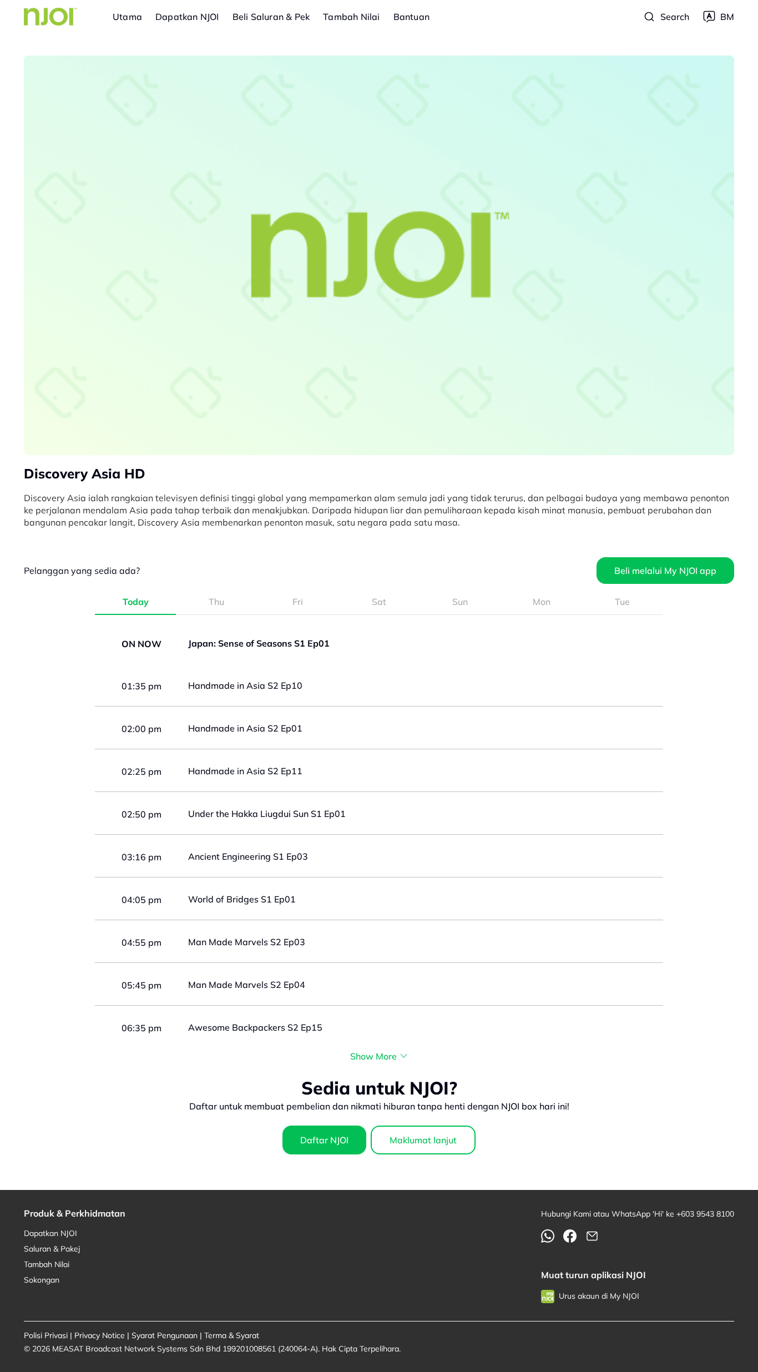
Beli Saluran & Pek (271, 16)
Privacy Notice (99, 1335)
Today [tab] (136, 601)
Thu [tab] (216, 601)
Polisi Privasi (46, 1335)
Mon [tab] (541, 601)
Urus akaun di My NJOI (599, 1296)
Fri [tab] (297, 601)
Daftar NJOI (324, 1140)
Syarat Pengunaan (165, 1335)
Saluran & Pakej (52, 1249)
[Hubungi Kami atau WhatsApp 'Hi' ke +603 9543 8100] (547, 1236)
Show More (373, 1056)
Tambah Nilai (351, 16)
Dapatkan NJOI (187, 16)
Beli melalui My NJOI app (665, 570)
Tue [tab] (622, 601)
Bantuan (411, 16)
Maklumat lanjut (423, 1140)
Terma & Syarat (231, 1335)
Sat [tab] (379, 601)
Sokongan (41, 1280)
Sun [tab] (460, 601)
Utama (127, 16)
